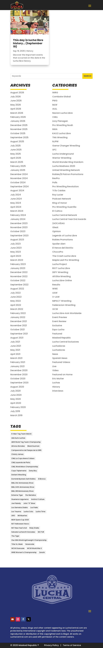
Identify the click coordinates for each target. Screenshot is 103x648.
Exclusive (57, 325)
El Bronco (42, 479)
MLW (54, 104)
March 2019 (16, 415)
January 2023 (17, 268)
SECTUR (41, 532)
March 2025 (16, 162)
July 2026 (15, 96)
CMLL (55, 117)
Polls (54, 182)
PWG (54, 100)
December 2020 (18, 370)
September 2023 (19, 235)
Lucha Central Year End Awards (69, 219)
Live (54, 366)
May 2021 (15, 349)
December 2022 (18, 272)
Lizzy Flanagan (60, 121)
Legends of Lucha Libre (64, 235)
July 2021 (15, 341)
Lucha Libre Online (62, 280)
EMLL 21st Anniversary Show (22, 483)
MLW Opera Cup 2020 (20, 520)
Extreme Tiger (17, 495)
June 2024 (16, 198)
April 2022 (15, 305)
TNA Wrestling (59, 137)
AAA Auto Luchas (18, 438)
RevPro (56, 178)
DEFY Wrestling (60, 272)
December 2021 (18, 321)
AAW (54, 292)
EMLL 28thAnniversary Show (22, 491)
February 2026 (18, 117)
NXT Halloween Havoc (20, 524)
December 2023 (18, 223)
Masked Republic (61, 337)
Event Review (59, 321)
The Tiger (15, 536)
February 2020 (18, 407)
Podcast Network (61, 198)
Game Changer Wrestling (66, 145)
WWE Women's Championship (23, 552)
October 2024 (17, 182)
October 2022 (17, 280)
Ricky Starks (34, 528)
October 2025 (17, 133)
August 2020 (17, 386)
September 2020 (19, 382)
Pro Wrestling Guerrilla (64, 206)
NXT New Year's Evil (19, 528)
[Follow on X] (28, 619)
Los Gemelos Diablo (19, 507)
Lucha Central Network (64, 215)
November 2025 (18, 129)
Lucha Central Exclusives (65, 341)
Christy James (17, 454)
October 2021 (17, 329)
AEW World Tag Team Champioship (26, 442)
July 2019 (15, 411)
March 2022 (16, 309)
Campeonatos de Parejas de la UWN (26, 450)
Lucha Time (40, 511)
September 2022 (19, 284)
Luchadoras (58, 345)
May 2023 (15, 251)
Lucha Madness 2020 (63, 166)
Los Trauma (16, 511)
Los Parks (34, 507)
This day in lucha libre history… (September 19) (28, 43)
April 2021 (15, 354)
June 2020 (16, 395)
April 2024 (15, 206)
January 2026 (17, 121)
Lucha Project (59, 264)
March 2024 (16, 211)
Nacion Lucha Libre (62, 113)
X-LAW (56, 296)
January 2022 (17, 317)
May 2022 (15, 300)
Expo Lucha (58, 329)
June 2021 (15, 345)
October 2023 (17, 231)
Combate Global (61, 96)
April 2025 (15, 157)
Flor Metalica (30, 495)
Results (56, 284)
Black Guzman (33, 446)
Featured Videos (61, 362)
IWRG (55, 92)
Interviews (57, 390)
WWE (55, 288)
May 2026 (15, 104)
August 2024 (17, 190)
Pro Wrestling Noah (62, 125)
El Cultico (57, 211)
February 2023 (18, 264)
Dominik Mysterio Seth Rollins (23, 479)
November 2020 (18, 374)
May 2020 (15, 399)
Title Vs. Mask (17, 544)
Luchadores (58, 349)
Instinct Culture (37, 499)
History (29, 51)
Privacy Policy (51, 645)
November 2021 (18, 325)
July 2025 (15, 145)
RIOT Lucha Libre (61, 268)
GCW (55, 309)
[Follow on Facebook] (23, 619)
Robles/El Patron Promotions (67, 174)
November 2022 (18, 276)
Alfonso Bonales (18, 446)
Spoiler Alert (58, 243)
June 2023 (16, 247)
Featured (57, 333)
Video (55, 370)
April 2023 (15, 256)
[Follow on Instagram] (18, 619)
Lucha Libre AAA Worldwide (66, 313)
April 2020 (15, 403)
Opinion (56, 231)
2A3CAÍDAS (58, 223)
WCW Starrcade (17, 548)
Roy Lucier (57, 194)
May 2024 (15, 202)
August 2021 (16, 337)
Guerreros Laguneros (20, 499)
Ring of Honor (59, 202)
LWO (13, 515)
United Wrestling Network (66, 170)
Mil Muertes (22, 515)
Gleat (55, 227)
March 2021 (16, 358)
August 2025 (17, 141)
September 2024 (19, 186)
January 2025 (17, 170)
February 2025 (18, 166)
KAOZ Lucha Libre (61, 133)
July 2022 (15, 292)
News (55, 354)
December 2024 (19, 174)
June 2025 (16, 149)
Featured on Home (62, 374)
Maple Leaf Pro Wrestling (65, 260)
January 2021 (17, 366)
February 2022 (18, 313)
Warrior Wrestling (61, 157)
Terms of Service (72, 645)
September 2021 (19, 333)
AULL (54, 108)
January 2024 (17, 219)
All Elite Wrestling (61, 276)
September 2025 (19, 137)
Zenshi (42, 552)
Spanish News (59, 358)
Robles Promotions (62, 239)
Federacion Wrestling (63, 305)
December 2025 (18, 125)
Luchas (56, 382)
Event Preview (59, 317)
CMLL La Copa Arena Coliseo (22, 458)
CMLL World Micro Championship (24, 466)
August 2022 (17, 288)
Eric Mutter (58, 378)
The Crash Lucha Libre (64, 256)
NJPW (55, 141)
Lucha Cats (28, 511)
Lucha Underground (63, 153)
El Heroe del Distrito (62, 247)
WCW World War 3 (34, 548)
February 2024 (18, 215)
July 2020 (15, 390)
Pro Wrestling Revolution (65, 186)
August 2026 (17, 92)
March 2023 (16, 260)
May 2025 (15, 153)
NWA (54, 129)
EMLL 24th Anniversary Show (22, 487)
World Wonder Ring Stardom (67, 162)
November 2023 (18, 227)
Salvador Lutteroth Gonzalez (23, 532)
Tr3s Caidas (58, 190)
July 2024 (15, 194)
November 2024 (19, 178)
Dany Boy (33, 471)
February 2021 (17, 362)
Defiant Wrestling (18, 475)
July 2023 (15, 243)
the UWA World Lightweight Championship (29, 540)
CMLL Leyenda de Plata (20, 462)
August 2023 (17, 239)
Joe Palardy (16, 503)
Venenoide (29, 544)
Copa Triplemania (18, 471)
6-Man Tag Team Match (21, 434)
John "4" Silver (29, 503)
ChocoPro (57, 251)
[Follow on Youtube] (12, 619)
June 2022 (16, 296)
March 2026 (16, 113)
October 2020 (17, 378)
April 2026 (15, 108)
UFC (54, 149)
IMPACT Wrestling (61, 300)
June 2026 (16, 100)
